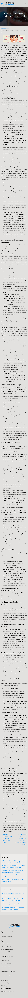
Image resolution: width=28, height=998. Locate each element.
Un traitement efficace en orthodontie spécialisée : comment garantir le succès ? (20, 839)
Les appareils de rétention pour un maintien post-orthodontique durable (7, 838)
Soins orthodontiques (5, 28)
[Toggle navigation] (25, 4)
